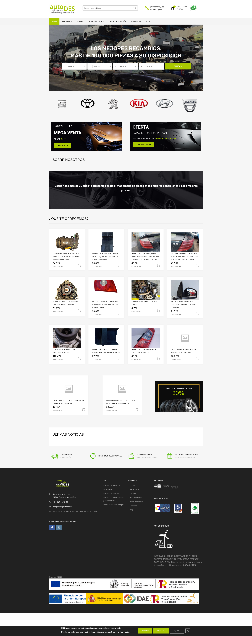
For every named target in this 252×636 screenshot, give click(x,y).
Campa (80, 21)
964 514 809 (156, 10)
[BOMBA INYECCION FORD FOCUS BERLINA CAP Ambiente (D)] (122, 389)
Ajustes (177, 631)
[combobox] (74, 66)
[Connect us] (52, 527)
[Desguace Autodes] (60, 9)
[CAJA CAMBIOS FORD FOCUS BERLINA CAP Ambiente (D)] (69, 389)
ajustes (127, 632)
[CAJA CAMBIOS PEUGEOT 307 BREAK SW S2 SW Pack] (185, 338)
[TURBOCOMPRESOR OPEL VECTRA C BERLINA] (67, 338)
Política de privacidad (112, 485)
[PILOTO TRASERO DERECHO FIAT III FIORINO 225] (146, 338)
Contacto (136, 21)
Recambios (67, 21)
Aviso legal (107, 489)
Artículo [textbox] (149, 67)
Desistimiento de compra (113, 504)
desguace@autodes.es (62, 506)
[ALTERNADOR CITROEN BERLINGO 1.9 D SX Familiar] (67, 290)
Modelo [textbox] (97, 67)
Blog (148, 21)
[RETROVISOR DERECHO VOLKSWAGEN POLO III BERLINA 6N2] (185, 290)
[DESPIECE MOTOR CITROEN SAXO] (146, 290)
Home (54, 21)
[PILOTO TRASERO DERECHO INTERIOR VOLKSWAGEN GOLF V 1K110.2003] (106, 290)
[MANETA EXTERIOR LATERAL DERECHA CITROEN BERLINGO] (106, 338)
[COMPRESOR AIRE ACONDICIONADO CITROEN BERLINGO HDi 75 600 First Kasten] (67, 242)
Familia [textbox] (123, 67)
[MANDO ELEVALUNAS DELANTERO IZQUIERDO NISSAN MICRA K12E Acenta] (106, 242)
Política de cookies (111, 493)
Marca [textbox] (71, 67)
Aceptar (145, 631)
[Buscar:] (110, 8)
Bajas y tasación (118, 21)
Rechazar (161, 631)
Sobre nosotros (96, 21)
